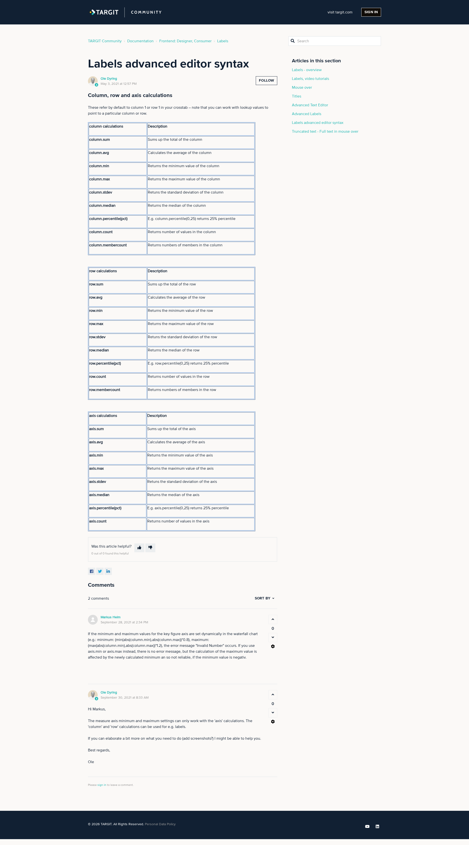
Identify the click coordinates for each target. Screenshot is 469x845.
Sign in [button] (371, 12)
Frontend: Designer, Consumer (185, 41)
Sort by (262, 598)
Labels (222, 41)
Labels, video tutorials (310, 79)
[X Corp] (100, 571)
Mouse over (302, 87)
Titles (296, 96)
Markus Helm (110, 617)
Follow (266, 80)
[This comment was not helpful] (272, 637)
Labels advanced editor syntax (317, 123)
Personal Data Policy (160, 824)
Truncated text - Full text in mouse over (325, 131)
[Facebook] (91, 571)
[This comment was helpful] (272, 619)
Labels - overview (307, 70)
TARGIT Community (105, 41)
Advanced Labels (306, 114)
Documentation (140, 41)
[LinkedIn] (108, 571)
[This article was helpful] (139, 547)
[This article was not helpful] (150, 547)
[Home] (125, 12)
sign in (101, 785)
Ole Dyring (109, 78)
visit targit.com (340, 12)
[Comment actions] (272, 646)
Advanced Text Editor (310, 105)
